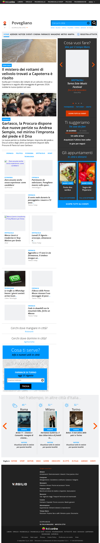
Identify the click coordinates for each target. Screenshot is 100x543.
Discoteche (74, 513)
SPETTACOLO (40, 153)
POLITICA (19, 153)
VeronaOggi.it (36, 187)
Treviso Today (32, 205)
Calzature (68, 480)
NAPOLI (64, 28)
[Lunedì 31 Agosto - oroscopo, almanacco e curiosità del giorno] (42, 219)
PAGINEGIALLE (40, 2)
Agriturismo (29, 342)
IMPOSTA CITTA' (60, 524)
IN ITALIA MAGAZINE (47, 524)
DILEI (74, 531)
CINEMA (36, 34)
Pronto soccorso (58, 502)
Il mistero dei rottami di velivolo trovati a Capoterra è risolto (27, 73)
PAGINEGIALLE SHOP (55, 2)
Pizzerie (49, 513)
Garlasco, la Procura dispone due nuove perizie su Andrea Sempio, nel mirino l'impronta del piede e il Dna (28, 130)
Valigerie (75, 480)
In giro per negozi (77, 143)
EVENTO (24, 430)
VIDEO (38, 461)
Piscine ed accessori (58, 485)
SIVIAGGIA (80, 531)
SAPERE (46, 461)
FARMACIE (45, 34)
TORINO (77, 28)
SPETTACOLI (77, 80)
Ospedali (49, 502)
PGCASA (69, 2)
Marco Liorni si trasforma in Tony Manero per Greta (13, 238)
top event (80, 107)
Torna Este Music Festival (77, 85)
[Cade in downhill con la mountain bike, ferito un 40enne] (15, 308)
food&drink (69, 107)
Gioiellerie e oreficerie (57, 480)
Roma (24, 409)
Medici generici (70, 502)
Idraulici (63, 474)
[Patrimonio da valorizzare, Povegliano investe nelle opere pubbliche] (42, 164)
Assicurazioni (71, 491)
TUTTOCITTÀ (68, 531)
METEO (64, 34)
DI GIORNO (71, 131)
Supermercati (44, 508)
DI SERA (83, 131)
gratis (88, 107)
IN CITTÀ (66, 461)
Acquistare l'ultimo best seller (77, 139)
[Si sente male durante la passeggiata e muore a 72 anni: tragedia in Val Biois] (15, 197)
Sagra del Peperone (86, 188)
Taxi (41, 496)
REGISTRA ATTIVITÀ (88, 34)
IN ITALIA (90, 28)
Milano (50, 409)
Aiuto (77, 537)
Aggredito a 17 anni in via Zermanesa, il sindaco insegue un (39, 255)
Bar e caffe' (56, 513)
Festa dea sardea (67, 188)
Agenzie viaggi (48, 496)
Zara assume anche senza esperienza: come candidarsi (15, 182)
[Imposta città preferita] (5, 23)
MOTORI (30, 461)
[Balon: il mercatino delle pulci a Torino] (76, 419)
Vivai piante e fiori (72, 474)
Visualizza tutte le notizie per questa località (24, 446)
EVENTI (29, 34)
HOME (6, 34)
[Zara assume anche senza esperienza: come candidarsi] (15, 168)
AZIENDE (14, 34)
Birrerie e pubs (65, 513)
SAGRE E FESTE (68, 183)
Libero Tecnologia (11, 298)
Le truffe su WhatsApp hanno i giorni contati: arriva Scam (15, 293)
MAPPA (71, 34)
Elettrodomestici (54, 474)
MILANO (58, 28)
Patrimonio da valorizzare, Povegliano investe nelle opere (42, 182)
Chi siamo (25, 537)
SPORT (50, 153)
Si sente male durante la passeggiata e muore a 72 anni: (39, 200)
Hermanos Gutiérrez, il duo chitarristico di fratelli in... (50, 435)
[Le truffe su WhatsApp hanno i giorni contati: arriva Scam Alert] (15, 278)
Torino (76, 409)
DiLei (6, 243)
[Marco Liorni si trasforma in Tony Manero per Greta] (15, 217)
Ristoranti (29, 331)
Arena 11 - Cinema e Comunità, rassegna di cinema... (24, 435)
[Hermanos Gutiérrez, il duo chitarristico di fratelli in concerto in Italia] (50, 419)
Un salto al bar (77, 136)
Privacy (42, 537)
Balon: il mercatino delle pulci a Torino (76, 434)
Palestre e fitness (45, 485)
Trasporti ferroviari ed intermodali (64, 496)
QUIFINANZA (89, 531)
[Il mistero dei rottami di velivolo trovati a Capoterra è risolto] (29, 54)
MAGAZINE (55, 34)
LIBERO (20, 2)
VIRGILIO (29, 2)
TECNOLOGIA (29, 156)
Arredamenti (44, 474)
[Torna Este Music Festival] (77, 63)
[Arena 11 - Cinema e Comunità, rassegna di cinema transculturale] (24, 419)
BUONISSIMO (46, 534)
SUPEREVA (54, 534)
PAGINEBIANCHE (80, 2)
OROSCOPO (56, 461)
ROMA (53, 28)
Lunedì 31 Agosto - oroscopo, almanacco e (41, 238)
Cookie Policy (52, 537)
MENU (91, 2)
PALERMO (70, 28)
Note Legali (34, 537)
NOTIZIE (21, 34)
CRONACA (6, 119)
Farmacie (43, 502)
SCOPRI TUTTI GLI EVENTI (77, 113)
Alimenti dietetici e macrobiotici (59, 508)
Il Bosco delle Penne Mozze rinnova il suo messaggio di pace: (41, 293)
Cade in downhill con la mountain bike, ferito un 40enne (39, 311)
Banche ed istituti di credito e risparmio (53, 491)
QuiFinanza (8, 187)
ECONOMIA (29, 153)
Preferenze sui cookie (66, 537)
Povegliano (22, 22)
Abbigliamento (45, 480)
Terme (67, 485)
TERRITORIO (7, 65)
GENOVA (83, 28)
